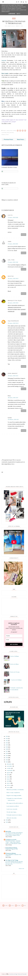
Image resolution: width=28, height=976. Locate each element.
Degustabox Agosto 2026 (12, 849)
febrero (9, 785)
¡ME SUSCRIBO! (14, 644)
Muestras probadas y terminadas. (15, 789)
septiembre (10, 770)
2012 (7, 762)
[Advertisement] (14, 479)
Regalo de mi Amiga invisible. (14, 795)
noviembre (9, 766)
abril (8, 781)
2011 (7, 820)
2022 (7, 740)
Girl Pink (11, 260)
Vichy (7, 134)
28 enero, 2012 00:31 (13, 278)
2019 (7, 747)
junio (8, 777)
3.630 (12, 905)
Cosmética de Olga (13, 974)
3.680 (6, 905)
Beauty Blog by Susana (11, 847)
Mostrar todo (21, 868)
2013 (7, 760)
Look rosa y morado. (12, 809)
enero (8, 787)
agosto (9, 772)
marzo (8, 783)
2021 (7, 743)
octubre (9, 768)
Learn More (11, 13)
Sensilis (3, 134)
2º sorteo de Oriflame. (16, 680)
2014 (7, 757)
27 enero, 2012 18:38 (13, 217)
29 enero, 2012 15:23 (13, 375)
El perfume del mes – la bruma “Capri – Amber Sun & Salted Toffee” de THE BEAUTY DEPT (13, 842)
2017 (7, 751)
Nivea (8, 132)
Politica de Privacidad (22, 974)
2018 (7, 749)
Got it (18, 13)
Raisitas (11, 276)
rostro (12, 132)
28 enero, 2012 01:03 (13, 303)
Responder (23, 234)
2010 (7, 822)
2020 (7, 745)
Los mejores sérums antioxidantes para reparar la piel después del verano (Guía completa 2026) (14, 834)
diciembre (9, 764)
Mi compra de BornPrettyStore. (15, 803)
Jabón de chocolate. (12, 818)
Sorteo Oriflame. (14, 656)
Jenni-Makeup (13, 373)
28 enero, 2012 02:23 (13, 323)
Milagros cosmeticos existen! (10, 200)
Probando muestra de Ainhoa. (14, 815)
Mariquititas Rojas (15, 300)
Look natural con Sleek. (13, 806)
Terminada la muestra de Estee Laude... (9, 183)
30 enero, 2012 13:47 (13, 397)
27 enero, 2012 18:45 (13, 244)
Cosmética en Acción (11, 839)
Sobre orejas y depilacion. (13, 792)
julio (8, 774)
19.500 (18, 905)
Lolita (10, 215)
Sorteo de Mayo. (14, 664)
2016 (7, 753)
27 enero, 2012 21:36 (13, 262)
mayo (8, 779)
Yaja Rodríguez (13, 321)
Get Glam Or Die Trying (12, 860)
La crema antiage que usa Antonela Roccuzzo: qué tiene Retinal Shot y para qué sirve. (14, 863)
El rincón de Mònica (11, 853)
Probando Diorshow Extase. (9, 167)
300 (25, 905)
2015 (7, 755)
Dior (14, 18)
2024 (7, 738)
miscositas (8, 831)
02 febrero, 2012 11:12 (13, 419)
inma (9, 241)
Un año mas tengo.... (12, 812)
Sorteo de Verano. (15, 672)
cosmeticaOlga (11, 26)
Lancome (4, 132)
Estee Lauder (12, 130)
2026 (7, 736)
